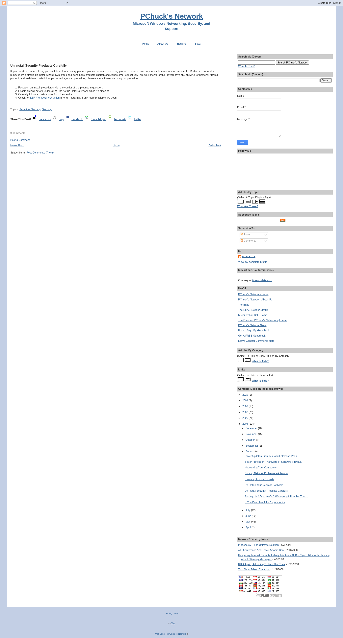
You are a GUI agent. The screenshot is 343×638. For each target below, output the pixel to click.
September (252, 445)
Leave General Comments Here (256, 340)
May (248, 521)
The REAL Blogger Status (253, 309)
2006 (245, 417)
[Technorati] (110, 119)
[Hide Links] (240, 380)
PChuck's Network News (252, 325)
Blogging (181, 43)
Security (47, 109)
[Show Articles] (248, 361)
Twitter (137, 119)
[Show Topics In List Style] (248, 202)
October (250, 439)
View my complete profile (252, 261)
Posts (247, 234)
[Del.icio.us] (35, 119)
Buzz (198, 43)
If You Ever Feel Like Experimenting (265, 502)
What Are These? (247, 206)
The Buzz (243, 304)
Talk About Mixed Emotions (254, 569)
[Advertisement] (115, 56)
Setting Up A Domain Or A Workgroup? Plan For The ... (276, 496)
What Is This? (260, 361)
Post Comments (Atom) (40, 152)
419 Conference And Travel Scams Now (261, 550)
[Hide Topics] (240, 202)
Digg (61, 119)
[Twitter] (129, 119)
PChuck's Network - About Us (255, 299)
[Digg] (55, 119)
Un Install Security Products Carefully (38, 65)
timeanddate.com (262, 280)
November (252, 434)
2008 (245, 406)
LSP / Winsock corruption (45, 97)
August (250, 451)
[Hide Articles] (240, 361)
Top (173, 623)
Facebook (77, 119)
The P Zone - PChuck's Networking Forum (262, 320)
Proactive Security (29, 109)
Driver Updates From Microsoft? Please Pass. (271, 456)
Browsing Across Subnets (259, 479)
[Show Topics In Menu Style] (255, 202)
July (248, 510)
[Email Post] (10, 103)
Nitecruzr (248, 256)
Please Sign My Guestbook (254, 330)
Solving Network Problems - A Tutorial (266, 473)
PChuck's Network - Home (253, 294)
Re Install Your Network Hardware (264, 485)
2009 (245, 400)
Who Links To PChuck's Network (170, 634)
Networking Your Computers (261, 467)
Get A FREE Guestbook (252, 335)
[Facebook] (68, 119)
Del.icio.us (45, 119)
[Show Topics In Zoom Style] (262, 202)
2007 (245, 412)
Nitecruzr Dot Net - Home (252, 315)
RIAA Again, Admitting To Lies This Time (261, 564)
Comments (249, 240)
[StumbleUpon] (87, 119)
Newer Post (17, 145)
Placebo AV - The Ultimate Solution (258, 544)
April (248, 527)
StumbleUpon (98, 119)
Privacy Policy (171, 613)
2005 (245, 423)
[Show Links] (248, 380)
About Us (162, 43)
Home (145, 43)
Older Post (215, 145)
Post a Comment (20, 139)
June (249, 515)
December (252, 428)
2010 (245, 394)
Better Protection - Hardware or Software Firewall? (273, 461)
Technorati (120, 119)
